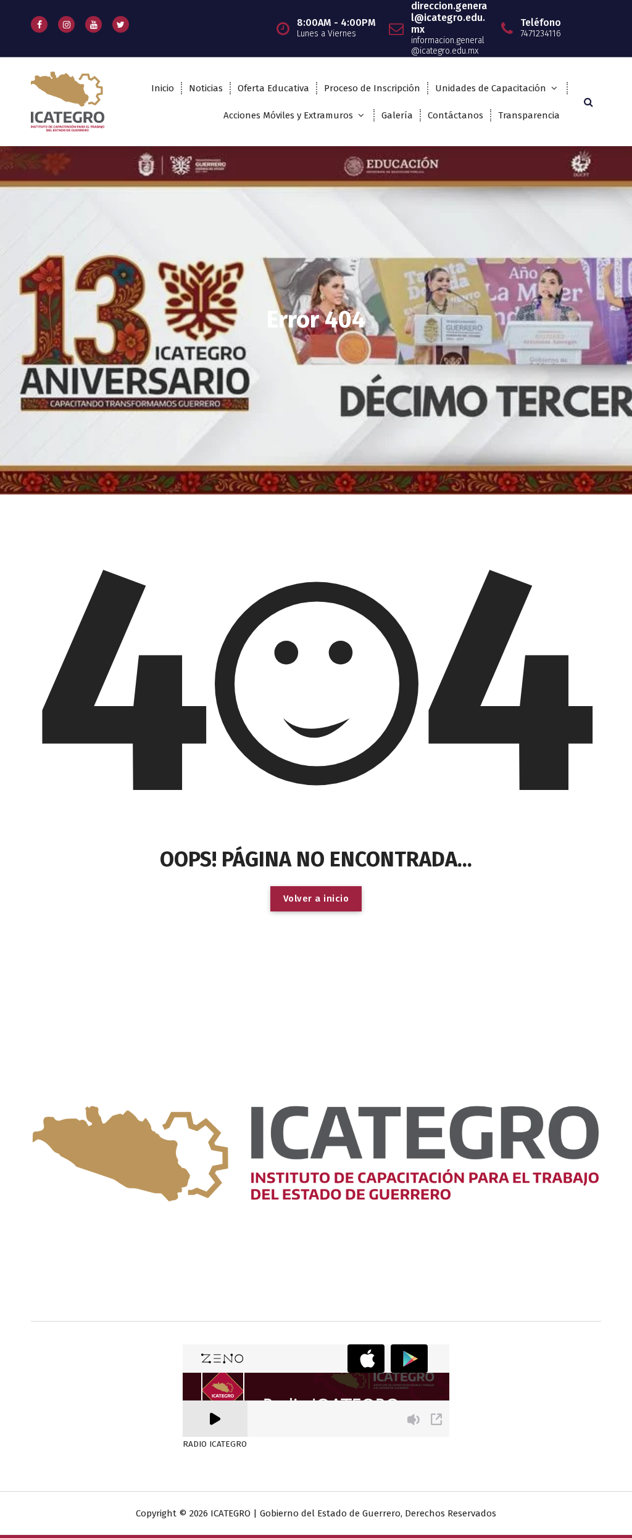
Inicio (162, 88)
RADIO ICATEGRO (215, 1444)
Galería (397, 115)
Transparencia (529, 115)
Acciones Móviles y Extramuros (288, 115)
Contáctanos (455, 115)
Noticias (206, 88)
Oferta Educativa (273, 88)
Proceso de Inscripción (372, 88)
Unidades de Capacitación (490, 88)
